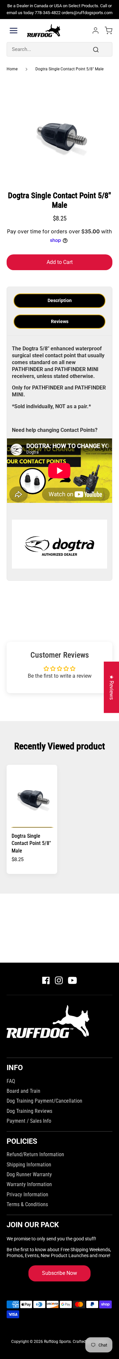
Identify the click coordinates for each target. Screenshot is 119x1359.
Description (60, 300)
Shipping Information (29, 1164)
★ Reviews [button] (111, 687)
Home (12, 69)
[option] (59, 132)
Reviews (59, 321)
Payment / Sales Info (29, 1121)
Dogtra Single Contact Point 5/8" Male (69, 69)
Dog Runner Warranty (29, 1174)
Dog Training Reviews (29, 1111)
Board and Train (23, 1091)
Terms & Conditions (27, 1204)
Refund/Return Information (35, 1154)
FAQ (11, 1081)
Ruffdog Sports (57, 1341)
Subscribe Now (59, 1273)
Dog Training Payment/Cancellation (44, 1101)
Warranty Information (29, 1184)
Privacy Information (27, 1194)
